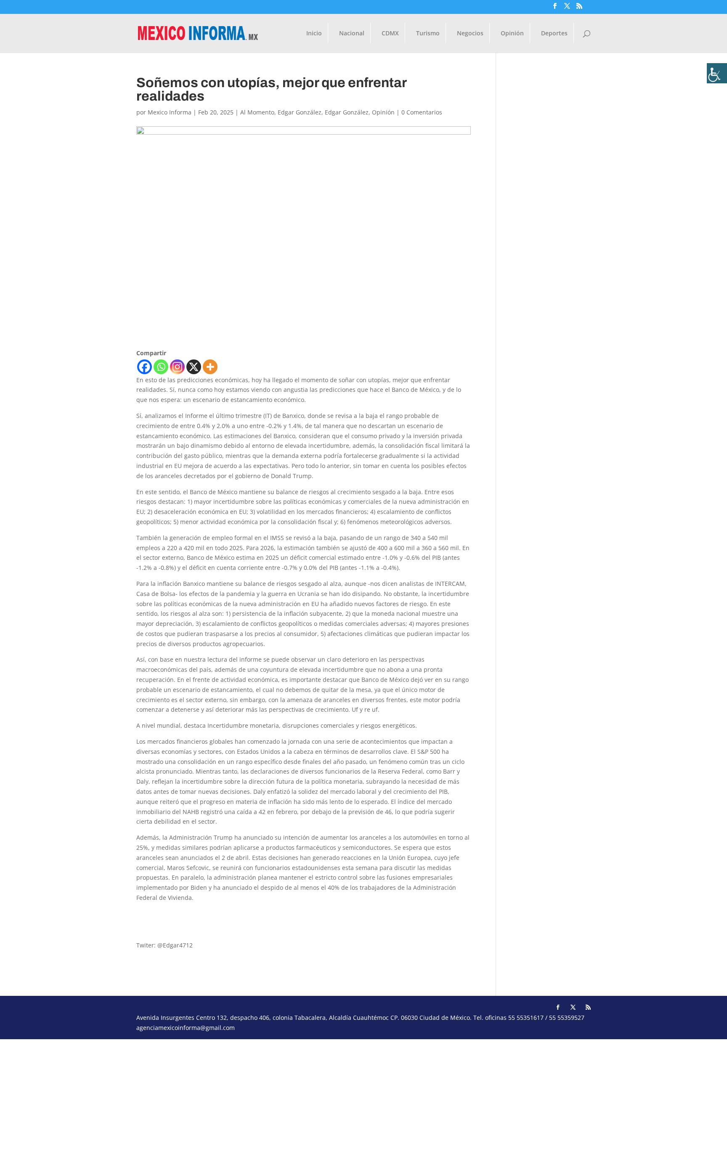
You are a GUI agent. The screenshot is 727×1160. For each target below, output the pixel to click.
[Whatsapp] (161, 366)
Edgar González (299, 112)
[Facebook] (144, 366)
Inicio (314, 33)
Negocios (470, 33)
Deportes (554, 33)
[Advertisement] (252, 1098)
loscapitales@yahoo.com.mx (175, 914)
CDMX (390, 33)
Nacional (351, 33)
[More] (210, 366)
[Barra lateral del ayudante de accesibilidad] (717, 73)
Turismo (428, 33)
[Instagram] (177, 366)
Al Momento (257, 112)
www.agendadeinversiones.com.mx (186, 930)
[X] (193, 366)
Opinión (512, 33)
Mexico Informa (169, 112)
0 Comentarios (421, 112)
